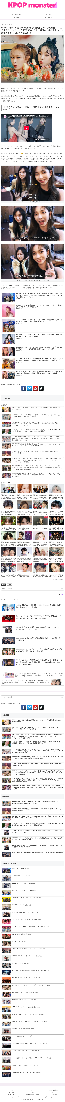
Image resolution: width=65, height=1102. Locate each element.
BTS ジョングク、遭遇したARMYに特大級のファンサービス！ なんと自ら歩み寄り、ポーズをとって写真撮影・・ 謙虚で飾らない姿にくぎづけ (56, 514)
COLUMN (32, 1092)
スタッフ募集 (53, 1094)
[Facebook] (23, 388)
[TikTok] (41, 388)
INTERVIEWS (11, 1094)
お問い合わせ (48, 1097)
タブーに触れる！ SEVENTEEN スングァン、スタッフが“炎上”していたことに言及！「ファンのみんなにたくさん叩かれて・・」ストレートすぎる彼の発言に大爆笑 (24, 529)
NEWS (4, 584)
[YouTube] (35, 388)
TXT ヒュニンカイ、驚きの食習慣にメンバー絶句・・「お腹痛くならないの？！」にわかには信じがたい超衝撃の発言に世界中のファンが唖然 (8, 545)
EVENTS (54, 1092)
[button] (62, 589)
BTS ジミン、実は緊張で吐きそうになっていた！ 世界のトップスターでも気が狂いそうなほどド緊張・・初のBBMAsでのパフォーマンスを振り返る (24, 545)
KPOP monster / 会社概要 (32, 1094)
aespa (10, 584)
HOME (11, 1090)
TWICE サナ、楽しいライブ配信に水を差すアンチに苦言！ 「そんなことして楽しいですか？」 (24, 497)
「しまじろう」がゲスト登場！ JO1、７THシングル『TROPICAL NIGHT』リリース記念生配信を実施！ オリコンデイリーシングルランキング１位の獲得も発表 (8, 498)
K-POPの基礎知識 (53, 1090)
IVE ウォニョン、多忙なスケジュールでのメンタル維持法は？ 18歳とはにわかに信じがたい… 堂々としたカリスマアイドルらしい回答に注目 (24, 514)
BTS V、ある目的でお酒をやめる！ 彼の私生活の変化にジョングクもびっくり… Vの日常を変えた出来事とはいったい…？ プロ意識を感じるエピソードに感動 (8, 514)
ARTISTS (11, 1092)
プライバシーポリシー (16, 1097)
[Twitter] (29, 388)
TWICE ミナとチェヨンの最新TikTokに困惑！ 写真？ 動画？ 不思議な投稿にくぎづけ (40, 560)
